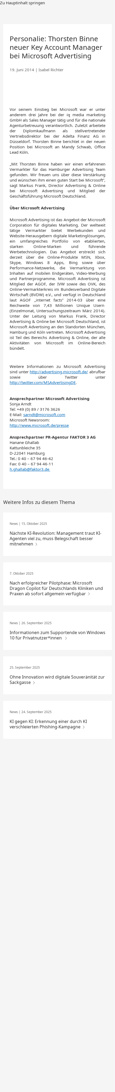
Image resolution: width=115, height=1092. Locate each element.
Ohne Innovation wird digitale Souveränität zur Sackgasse (57, 679)
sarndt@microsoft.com (44, 414)
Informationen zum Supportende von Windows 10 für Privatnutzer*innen (57, 635)
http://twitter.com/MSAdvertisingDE (43, 382)
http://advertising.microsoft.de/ (59, 371)
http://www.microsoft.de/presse (39, 425)
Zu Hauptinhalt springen (22, 2)
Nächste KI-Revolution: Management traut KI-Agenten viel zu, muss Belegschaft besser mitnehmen (55, 538)
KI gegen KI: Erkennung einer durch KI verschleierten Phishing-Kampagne (48, 724)
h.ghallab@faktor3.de (29, 469)
